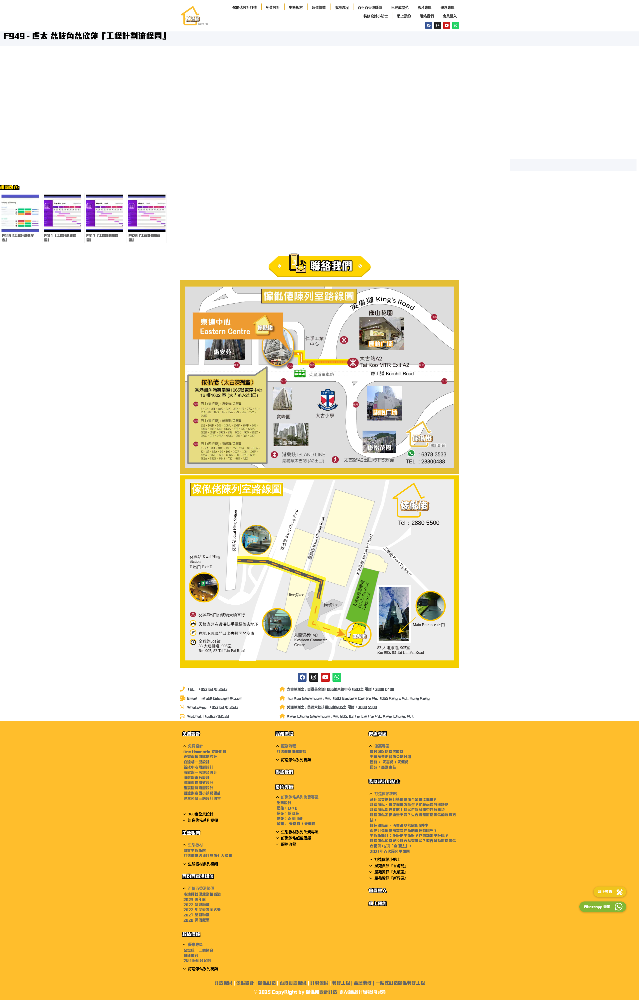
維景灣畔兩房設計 (198, 788)
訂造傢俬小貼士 (387, 859)
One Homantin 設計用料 (204, 752)
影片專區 (425, 7)
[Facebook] (428, 25)
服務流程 (342, 7)
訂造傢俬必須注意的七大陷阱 (207, 856)
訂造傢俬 (223, 983)
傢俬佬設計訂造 (244, 7)
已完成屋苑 (400, 7)
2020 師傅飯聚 (196, 920)
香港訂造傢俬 (293, 983)
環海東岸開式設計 (198, 782)
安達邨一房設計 (196, 762)
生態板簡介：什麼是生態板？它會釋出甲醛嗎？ (409, 835)
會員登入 (450, 16)
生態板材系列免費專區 (300, 832)
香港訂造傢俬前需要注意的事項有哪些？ (403, 830)
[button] (226, 746)
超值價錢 (319, 7)
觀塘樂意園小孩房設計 (202, 793)
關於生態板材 (194, 850)
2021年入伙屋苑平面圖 (390, 851)
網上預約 (404, 16)
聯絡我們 (427, 16)
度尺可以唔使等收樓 (387, 752)
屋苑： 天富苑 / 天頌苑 (296, 824)
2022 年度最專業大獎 (202, 909)
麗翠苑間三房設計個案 (202, 798)
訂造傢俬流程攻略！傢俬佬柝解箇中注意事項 (407, 809)
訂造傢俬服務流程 (292, 752)
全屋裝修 (363, 983)
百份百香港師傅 (370, 7)
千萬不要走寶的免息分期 (390, 757)
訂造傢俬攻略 (385, 793)
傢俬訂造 (267, 983)
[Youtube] (446, 25)
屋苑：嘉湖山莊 (290, 818)
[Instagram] (437, 25)
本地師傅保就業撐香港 (202, 894)
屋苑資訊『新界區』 (391, 878)
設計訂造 (328, 992)
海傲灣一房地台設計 (200, 772)
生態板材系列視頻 (203, 864)
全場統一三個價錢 (198, 950)
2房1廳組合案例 (197, 960)
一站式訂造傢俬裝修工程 (400, 983)
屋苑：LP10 (287, 808)
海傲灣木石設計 (196, 777)
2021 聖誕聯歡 (196, 915)
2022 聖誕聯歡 (196, 904)
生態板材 (296, 7)
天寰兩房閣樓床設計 (200, 757)
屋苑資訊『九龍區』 (391, 872)
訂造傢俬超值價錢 (296, 838)
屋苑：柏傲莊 (288, 813)
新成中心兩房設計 (198, 767)
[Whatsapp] (455, 25)
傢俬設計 (245, 983)
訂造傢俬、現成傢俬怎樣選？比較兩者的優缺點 (409, 804)
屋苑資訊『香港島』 (391, 866)
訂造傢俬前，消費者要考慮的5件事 (399, 825)
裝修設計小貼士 (375, 16)
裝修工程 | (343, 983)
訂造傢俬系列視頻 (203, 820)
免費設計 (273, 7)
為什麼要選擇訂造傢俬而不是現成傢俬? (403, 799)
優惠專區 (448, 7)
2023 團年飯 (194, 899)
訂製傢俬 (319, 983)
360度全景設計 (200, 814)
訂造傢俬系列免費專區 (300, 797)
